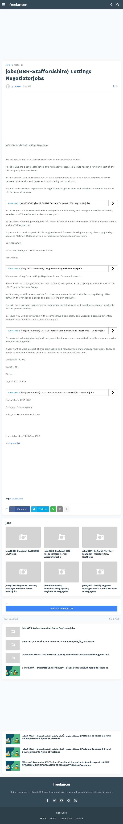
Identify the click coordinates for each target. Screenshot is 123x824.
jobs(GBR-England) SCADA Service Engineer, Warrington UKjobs (55, 203)
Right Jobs (61, 813)
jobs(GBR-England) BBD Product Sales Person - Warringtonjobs (57, 554)
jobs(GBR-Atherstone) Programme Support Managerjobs (51, 268)
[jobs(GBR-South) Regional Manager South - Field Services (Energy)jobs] (99, 572)
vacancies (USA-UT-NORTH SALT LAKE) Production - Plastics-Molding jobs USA (65, 654)
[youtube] (61, 800)
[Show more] (67, 509)
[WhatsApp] (53, 509)
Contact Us (65, 818)
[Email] (60, 509)
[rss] (75, 800)
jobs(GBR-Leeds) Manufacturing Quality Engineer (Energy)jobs (56, 588)
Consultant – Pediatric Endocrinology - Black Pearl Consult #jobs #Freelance (65, 667)
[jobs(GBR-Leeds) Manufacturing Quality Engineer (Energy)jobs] (61, 572)
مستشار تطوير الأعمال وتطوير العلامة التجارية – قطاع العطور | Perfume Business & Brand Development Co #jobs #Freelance (66, 737)
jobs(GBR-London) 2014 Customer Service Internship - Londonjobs (57, 392)
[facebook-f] (47, 800)
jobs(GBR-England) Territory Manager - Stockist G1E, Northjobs (98, 554)
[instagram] (68, 800)
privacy (79, 818)
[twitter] (54, 800)
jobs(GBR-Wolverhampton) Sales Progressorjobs (48, 628)
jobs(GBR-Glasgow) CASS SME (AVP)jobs (22, 552)
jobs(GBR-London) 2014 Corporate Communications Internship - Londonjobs (63, 330)
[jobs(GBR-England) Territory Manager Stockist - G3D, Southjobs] (23, 572)
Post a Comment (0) (61, 608)
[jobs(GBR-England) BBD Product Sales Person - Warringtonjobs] (61, 537)
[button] (3, 4)
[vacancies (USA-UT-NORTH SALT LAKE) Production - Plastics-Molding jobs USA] (13, 658)
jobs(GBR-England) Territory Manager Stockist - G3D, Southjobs (21, 588)
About (53, 818)
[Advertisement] (61, 34)
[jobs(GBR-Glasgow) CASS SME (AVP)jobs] (23, 537)
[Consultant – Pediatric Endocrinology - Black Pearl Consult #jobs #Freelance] (13, 671)
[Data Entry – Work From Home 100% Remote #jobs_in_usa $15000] (13, 645)
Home (9, 65)
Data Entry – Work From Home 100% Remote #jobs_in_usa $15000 (58, 641)
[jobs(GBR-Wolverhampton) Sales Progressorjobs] (13, 632)
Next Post (114, 619)
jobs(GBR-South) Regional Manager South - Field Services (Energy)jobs (99, 588)
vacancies (18, 65)
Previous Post (11, 619)
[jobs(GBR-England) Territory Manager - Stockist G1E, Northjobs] (99, 537)
